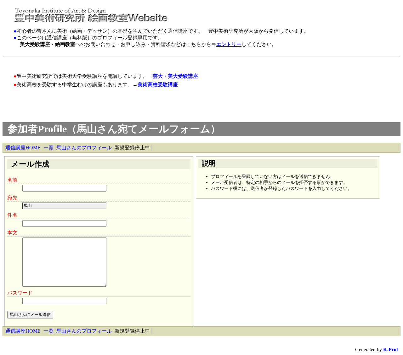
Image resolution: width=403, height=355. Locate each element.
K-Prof (390, 349)
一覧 (48, 147)
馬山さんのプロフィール (84, 147)
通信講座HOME (23, 147)
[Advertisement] (129, 61)
